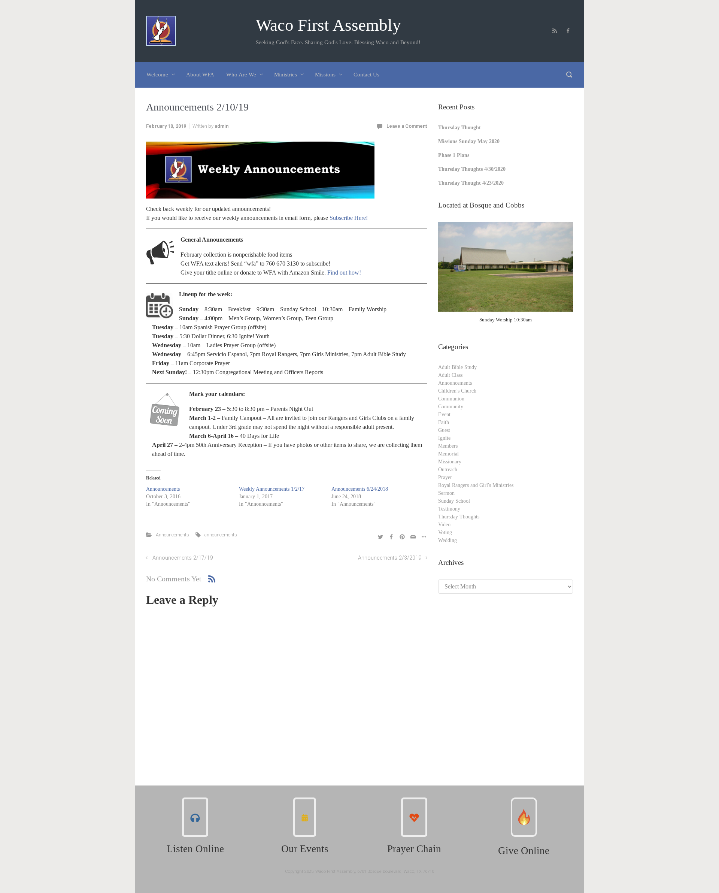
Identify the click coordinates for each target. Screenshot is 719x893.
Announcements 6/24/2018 (359, 489)
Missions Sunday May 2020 (469, 141)
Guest (444, 430)
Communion (451, 399)
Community (450, 406)
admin (221, 126)
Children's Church (457, 391)
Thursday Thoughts (458, 517)
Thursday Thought (459, 127)
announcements (220, 535)
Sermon (446, 493)
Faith (443, 422)
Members (448, 446)
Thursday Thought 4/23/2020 (471, 183)
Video (444, 524)
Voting (445, 532)
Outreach (447, 469)
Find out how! (344, 272)
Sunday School (454, 501)
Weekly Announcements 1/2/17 (271, 489)
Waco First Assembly (328, 25)
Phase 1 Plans (453, 155)
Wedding (447, 540)
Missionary (449, 461)
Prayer (445, 477)
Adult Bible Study (457, 367)
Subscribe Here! (349, 218)
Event (444, 414)
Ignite (444, 438)
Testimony (449, 509)
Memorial (448, 454)
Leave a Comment (406, 126)
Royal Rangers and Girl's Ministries (475, 485)
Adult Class (450, 375)
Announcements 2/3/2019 (389, 558)
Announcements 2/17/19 (182, 558)
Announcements (163, 489)
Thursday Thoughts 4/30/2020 (472, 169)
